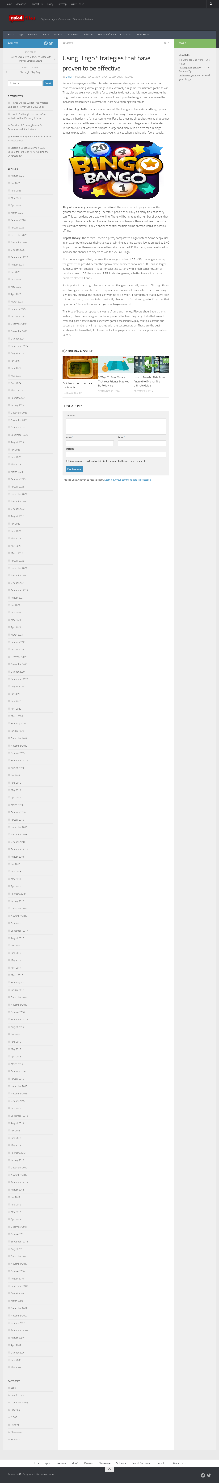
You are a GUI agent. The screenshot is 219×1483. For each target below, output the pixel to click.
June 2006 (16, 1360)
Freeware (33, 34)
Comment (71, 415)
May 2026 (16, 198)
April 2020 (16, 708)
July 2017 (15, 945)
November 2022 (19, 501)
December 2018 (19, 827)
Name (69, 437)
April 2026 (16, 205)
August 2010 (17, 1278)
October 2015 (18, 1101)
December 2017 (19, 908)
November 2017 (19, 916)
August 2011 (17, 1249)
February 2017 (18, 982)
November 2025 (19, 242)
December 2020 (19, 656)
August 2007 (17, 1337)
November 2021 (19, 575)
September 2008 (19, 1286)
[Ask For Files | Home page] (23, 19)
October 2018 (18, 842)
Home (8, 3)
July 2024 (15, 360)
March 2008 (17, 1300)
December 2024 (19, 323)
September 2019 (19, 760)
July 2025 (15, 272)
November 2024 (19, 331)
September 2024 (19, 346)
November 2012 (19, 1175)
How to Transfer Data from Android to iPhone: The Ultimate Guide (149, 381)
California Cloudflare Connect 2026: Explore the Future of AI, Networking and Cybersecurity (28, 151)
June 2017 (16, 953)
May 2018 (16, 879)
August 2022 (17, 516)
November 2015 (19, 1093)
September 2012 (19, 1182)
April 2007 (16, 1345)
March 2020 (17, 716)
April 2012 (16, 1219)
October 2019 (18, 753)
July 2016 (15, 1034)
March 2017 (17, 975)
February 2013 (18, 1152)
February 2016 (18, 1071)
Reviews (58, 34)
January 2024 (17, 405)
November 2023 (19, 420)
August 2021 (17, 597)
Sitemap (62, 3)
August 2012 (17, 1189)
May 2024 (16, 375)
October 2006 (18, 1352)
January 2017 (17, 990)
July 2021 (15, 605)
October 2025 (18, 249)
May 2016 (16, 1049)
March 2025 (17, 301)
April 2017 (16, 967)
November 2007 (19, 1315)
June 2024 (16, 368)
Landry (70, 76)
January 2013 (17, 1160)
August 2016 (17, 1027)
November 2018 (19, 834)
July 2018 (15, 864)
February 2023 (18, 479)
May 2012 (16, 1212)
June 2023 (16, 457)
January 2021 (17, 649)
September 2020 (19, 679)
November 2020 (19, 664)
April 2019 (16, 797)
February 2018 (18, 893)
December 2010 (19, 1256)
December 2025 (19, 235)
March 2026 (17, 212)
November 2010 (19, 1263)
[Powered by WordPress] (20, 1474)
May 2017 (16, 960)
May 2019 (16, 790)
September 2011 (19, 1241)
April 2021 (16, 627)
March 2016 (17, 1064)
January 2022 (17, 560)
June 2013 (16, 1138)
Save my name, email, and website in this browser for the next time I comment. (107, 461)
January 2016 (17, 1078)
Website (70, 448)
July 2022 (15, 523)
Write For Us (77, 3)
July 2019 (15, 775)
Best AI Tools (17, 1395)
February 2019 (18, 812)
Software (88, 34)
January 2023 (17, 486)
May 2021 (16, 619)
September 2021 (19, 590)
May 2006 (16, 1367)
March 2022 (17, 553)
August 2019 (17, 768)
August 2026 (17, 175)
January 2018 (17, 901)
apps (21, 34)
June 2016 (16, 1041)
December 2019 (19, 738)
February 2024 (18, 397)
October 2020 (18, 671)
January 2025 (17, 316)
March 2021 (17, 634)
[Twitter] (51, 43)
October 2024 (18, 338)
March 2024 (17, 390)
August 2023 (17, 442)
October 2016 (18, 1012)
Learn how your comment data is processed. (127, 479)
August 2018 (17, 856)
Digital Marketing (19, 1402)
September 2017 (19, 930)
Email (121, 437)
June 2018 (16, 871)
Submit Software (107, 34)
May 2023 (16, 464)
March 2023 (17, 471)
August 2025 (17, 264)
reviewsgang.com (188, 75)
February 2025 (18, 309)
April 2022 (16, 545)
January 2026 (17, 227)
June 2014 (16, 1108)
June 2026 (16, 190)
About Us (21, 3)
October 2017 (18, 923)
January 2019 (17, 819)
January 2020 (17, 731)
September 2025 (19, 257)
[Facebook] (46, 43)
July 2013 (15, 1130)
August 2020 (17, 686)
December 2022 (19, 494)
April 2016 (16, 1056)
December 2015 (19, 1086)
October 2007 (18, 1323)
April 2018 (16, 886)
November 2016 (19, 1004)
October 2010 (18, 1271)
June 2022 (16, 531)
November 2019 (19, 745)
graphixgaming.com (189, 67)
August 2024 (17, 353)
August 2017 (17, 938)
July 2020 (15, 694)
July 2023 (15, 449)
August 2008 (17, 1293)
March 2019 (17, 805)
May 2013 (16, 1145)
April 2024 (16, 383)
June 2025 (16, 279)
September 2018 (19, 849)
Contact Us (36, 3)
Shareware (73, 34)
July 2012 (15, 1197)
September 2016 (19, 1019)
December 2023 (19, 412)
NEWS (46, 34)
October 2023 (18, 427)
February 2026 (18, 220)
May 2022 (16, 538)
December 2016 (19, 997)
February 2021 (18, 642)
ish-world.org (185, 59)
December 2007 (19, 1308)
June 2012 (16, 1204)
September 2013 (19, 1115)
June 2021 (16, 612)
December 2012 (19, 1167)
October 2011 (18, 1234)
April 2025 (16, 294)
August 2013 (17, 1123)
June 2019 (16, 782)
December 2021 (19, 568)
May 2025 (16, 286)
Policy (50, 3)
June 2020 (16, 701)
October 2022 (18, 508)
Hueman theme (47, 1474)
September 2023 (19, 434)
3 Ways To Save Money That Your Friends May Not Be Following (113, 381)
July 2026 (15, 183)
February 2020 (18, 723)
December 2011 (19, 1226)
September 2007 (19, 1330)
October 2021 (18, 582)
